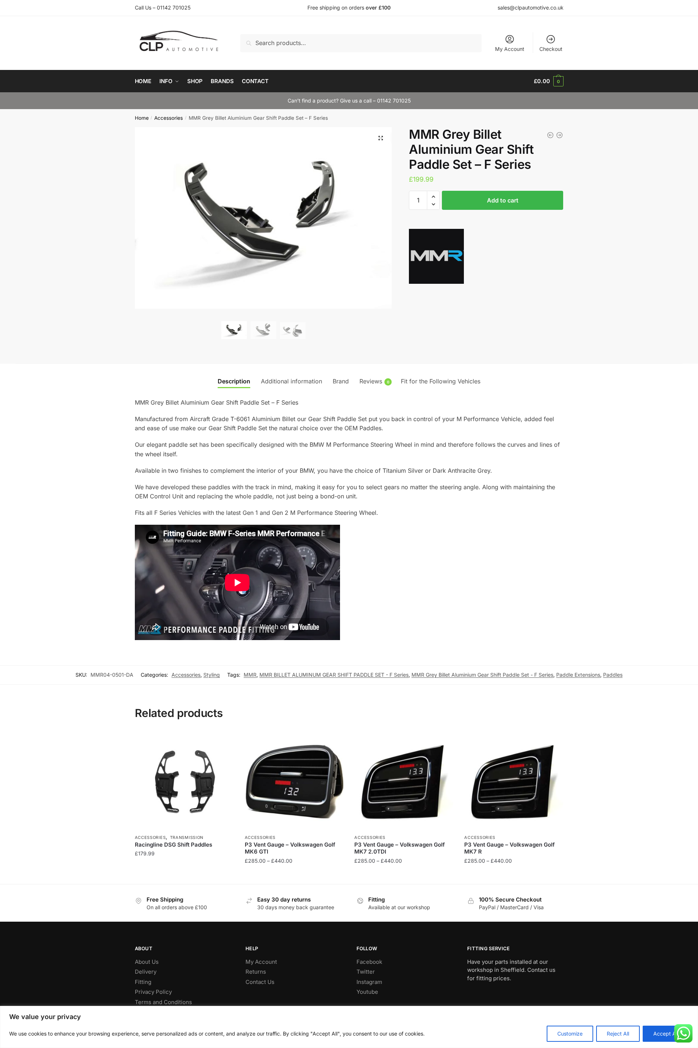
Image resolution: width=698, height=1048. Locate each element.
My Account (509, 49)
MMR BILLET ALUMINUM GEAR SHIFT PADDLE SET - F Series (334, 675)
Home (142, 118)
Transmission (186, 837)
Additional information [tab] (291, 381)
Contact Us (259, 981)
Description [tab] (234, 381)
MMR (250, 675)
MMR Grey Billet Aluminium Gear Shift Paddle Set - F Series (482, 675)
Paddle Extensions (578, 675)
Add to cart (502, 200)
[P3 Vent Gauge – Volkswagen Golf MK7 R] (513, 780)
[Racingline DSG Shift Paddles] (184, 780)
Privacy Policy (153, 991)
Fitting (143, 981)
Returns (255, 971)
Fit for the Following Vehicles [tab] (440, 381)
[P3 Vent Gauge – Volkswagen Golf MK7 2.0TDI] (403, 780)
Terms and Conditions (163, 1002)
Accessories (168, 118)
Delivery (145, 971)
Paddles (613, 675)
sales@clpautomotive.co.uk (531, 7)
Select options (184, 875)
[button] (381, 138)
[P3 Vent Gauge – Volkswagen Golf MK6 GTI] (294, 780)
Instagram (369, 981)
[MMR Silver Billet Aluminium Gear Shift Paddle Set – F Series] (559, 135)
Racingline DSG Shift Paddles (173, 844)
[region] (349, 1027)
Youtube (367, 991)
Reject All (618, 1033)
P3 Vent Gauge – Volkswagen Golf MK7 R (509, 848)
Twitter (366, 971)
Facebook (369, 961)
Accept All (665, 1033)
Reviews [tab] (370, 381)
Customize (570, 1033)
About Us (147, 961)
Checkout (550, 49)
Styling (211, 675)
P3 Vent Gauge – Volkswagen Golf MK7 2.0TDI (399, 848)
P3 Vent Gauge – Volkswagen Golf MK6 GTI (290, 848)
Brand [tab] (341, 381)
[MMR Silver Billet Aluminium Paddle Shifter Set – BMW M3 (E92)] (550, 135)
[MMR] (436, 258)
